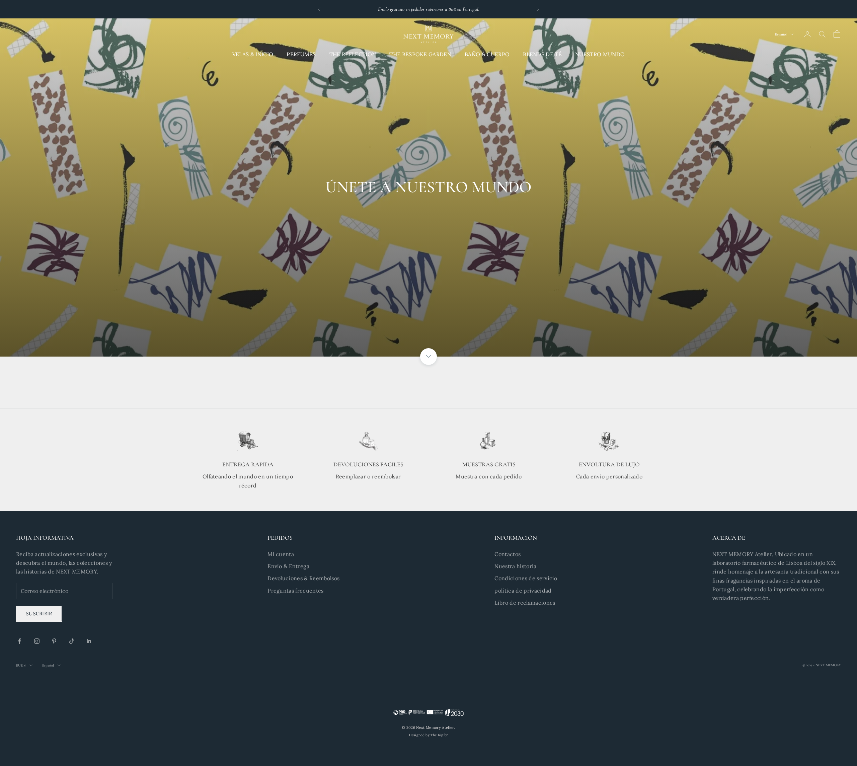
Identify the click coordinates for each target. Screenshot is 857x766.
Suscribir (39, 613)
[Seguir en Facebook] (19, 641)
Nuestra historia (515, 566)
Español (781, 34)
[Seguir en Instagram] (36, 641)
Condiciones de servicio (525, 578)
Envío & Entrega (288, 566)
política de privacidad (522, 590)
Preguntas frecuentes (295, 590)
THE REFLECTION (352, 54)
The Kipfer (439, 735)
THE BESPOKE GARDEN (420, 54)
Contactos (507, 554)
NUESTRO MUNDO (600, 54)
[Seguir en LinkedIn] (89, 641)
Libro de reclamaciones (524, 602)
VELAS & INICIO (252, 54)
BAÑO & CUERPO (487, 54)
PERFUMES (301, 54)
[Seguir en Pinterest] (54, 641)
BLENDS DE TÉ (542, 54)
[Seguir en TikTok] (71, 641)
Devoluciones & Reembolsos (303, 578)
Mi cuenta (280, 554)
